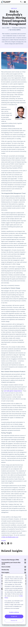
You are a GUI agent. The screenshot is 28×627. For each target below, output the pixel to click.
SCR (11, 563)
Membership (5, 570)
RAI (6, 567)
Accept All (14, 616)
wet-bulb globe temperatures (13, 391)
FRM (10, 560)
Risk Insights (5, 572)
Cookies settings (14, 612)
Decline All (14, 620)
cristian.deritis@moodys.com (9, 537)
